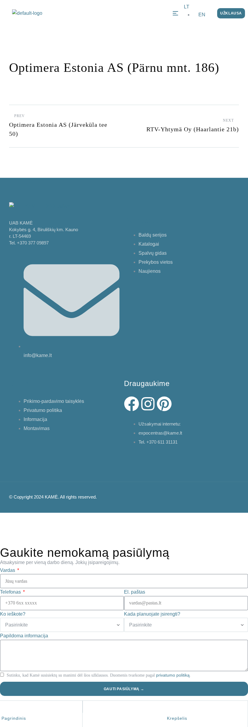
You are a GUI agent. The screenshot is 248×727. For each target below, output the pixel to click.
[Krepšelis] (170, 710)
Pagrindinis (14, 718)
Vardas (8, 570)
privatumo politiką (173, 675)
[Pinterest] (164, 403)
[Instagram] (147, 403)
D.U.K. (20, 383)
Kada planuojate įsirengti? (152, 614)
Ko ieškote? (12, 614)
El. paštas (134, 592)
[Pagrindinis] (5, 710)
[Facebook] (131, 403)
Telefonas (11, 592)
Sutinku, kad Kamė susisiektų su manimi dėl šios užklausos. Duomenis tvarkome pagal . (99, 675)
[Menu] (175, 13)
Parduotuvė (144, 221)
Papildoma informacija (24, 635)
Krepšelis (177, 718)
